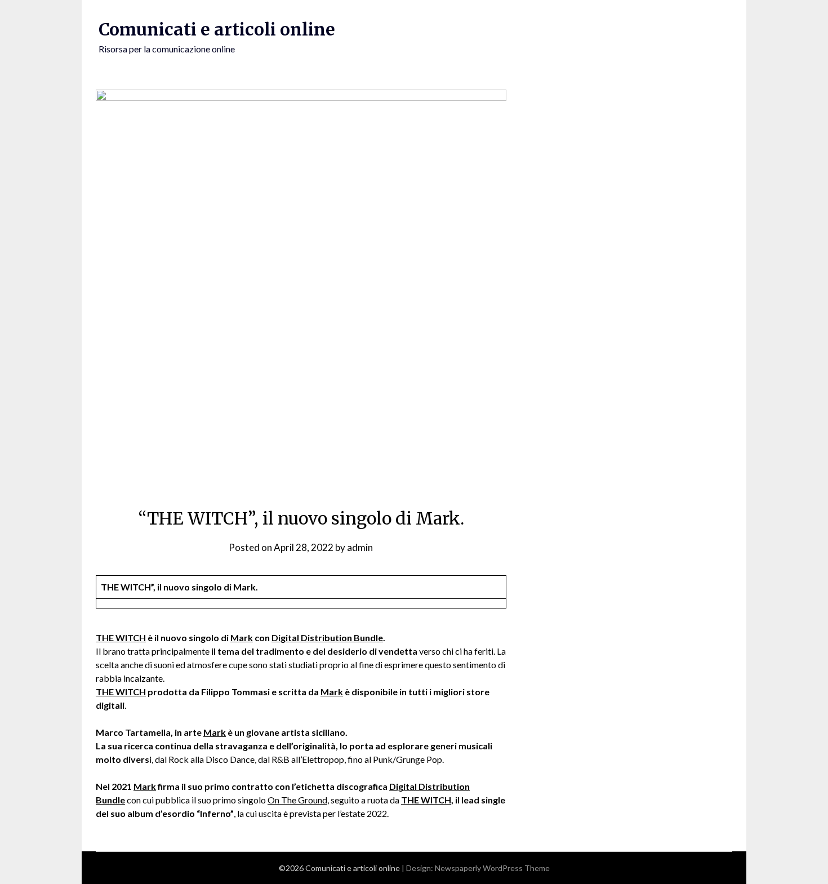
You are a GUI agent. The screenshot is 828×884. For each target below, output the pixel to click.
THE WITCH (121, 637)
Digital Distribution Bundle (327, 637)
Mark (241, 637)
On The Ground (297, 799)
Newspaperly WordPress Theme (492, 868)
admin (360, 547)
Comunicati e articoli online (217, 29)
